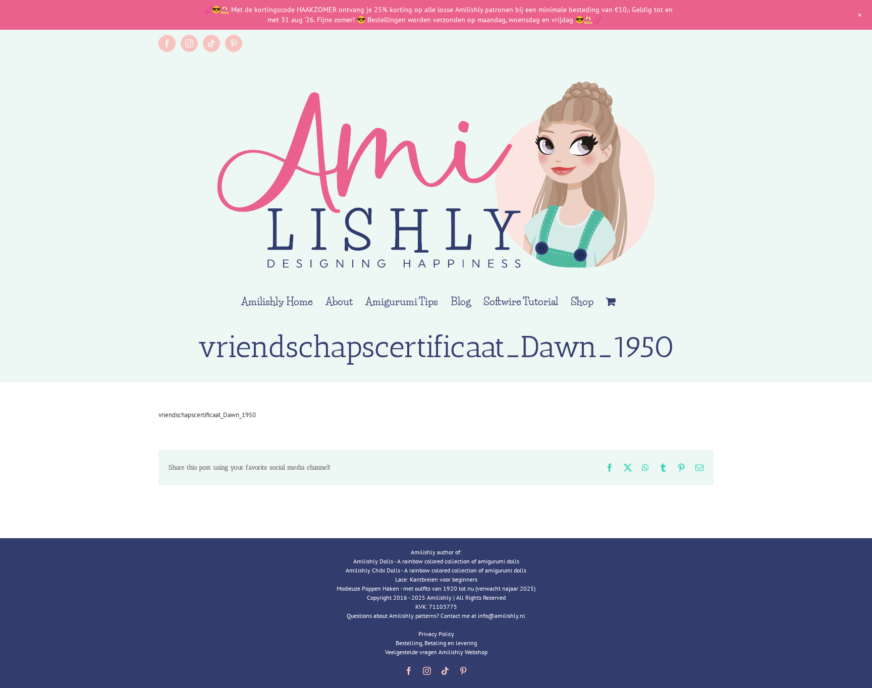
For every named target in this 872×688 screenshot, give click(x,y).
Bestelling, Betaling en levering (436, 643)
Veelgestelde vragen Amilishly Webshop (436, 652)
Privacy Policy (436, 634)
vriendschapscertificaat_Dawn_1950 (207, 415)
